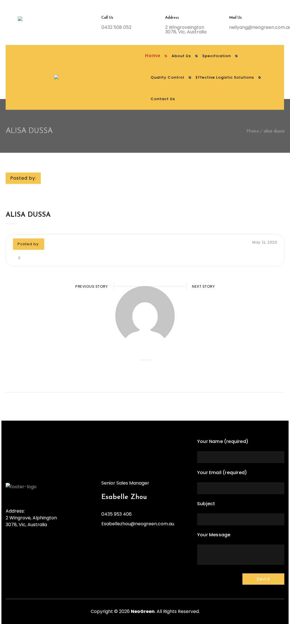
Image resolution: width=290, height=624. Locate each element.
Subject (206, 503)
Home (252, 131)
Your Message (213, 535)
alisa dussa (28, 215)
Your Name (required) (222, 441)
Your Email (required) (222, 472)
